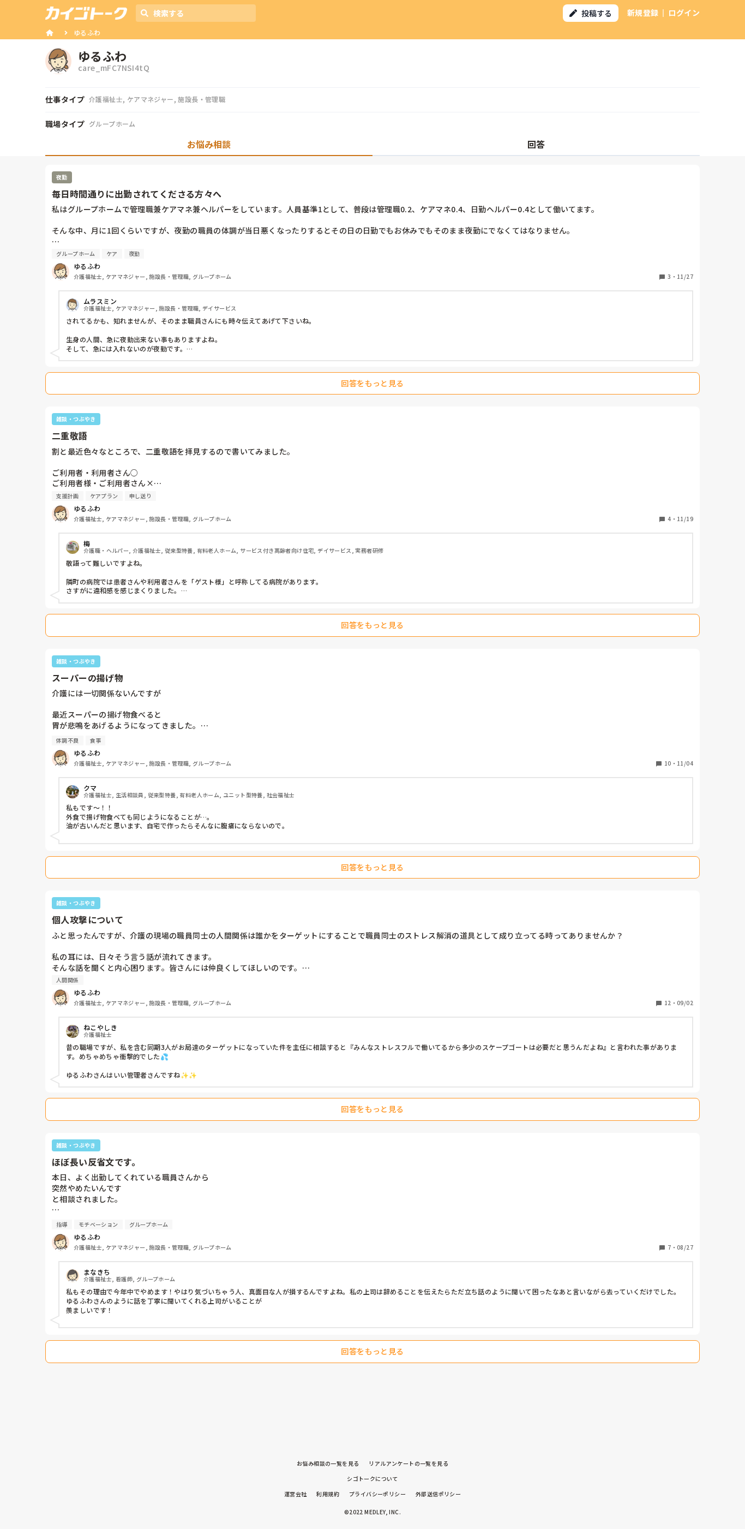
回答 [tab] (536, 144)
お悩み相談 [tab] (209, 144)
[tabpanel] (372, 767)
